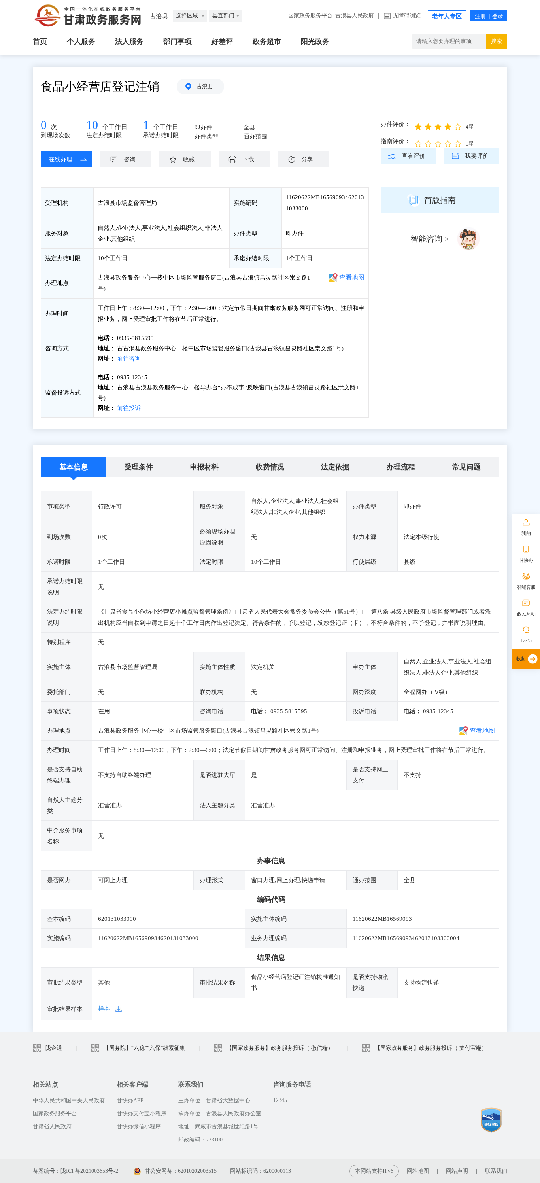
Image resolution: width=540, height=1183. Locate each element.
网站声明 (457, 1171)
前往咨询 (128, 358)
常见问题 (466, 467)
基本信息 (73, 467)
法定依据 (335, 467)
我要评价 (477, 156)
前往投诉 (128, 408)
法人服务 (129, 41)
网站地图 (418, 1171)
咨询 (130, 159)
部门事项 (177, 41)
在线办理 (60, 159)
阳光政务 (315, 41)
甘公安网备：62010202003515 (181, 1171)
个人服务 (81, 41)
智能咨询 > (430, 238)
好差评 (222, 41)
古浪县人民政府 (354, 16)
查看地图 (351, 277)
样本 (104, 1008)
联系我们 (496, 1171)
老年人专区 (447, 16)
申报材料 (204, 467)
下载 (248, 159)
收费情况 (270, 467)
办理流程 (401, 467)
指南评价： (395, 141)
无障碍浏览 (407, 16)
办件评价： (395, 124)
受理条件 (139, 467)
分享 (307, 159)
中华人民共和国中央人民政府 (69, 1101)
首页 (40, 41)
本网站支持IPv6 (374, 1171)
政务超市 (267, 41)
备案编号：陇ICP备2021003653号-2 (75, 1171)
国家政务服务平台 (310, 16)
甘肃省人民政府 (52, 1127)
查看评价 (413, 156)
